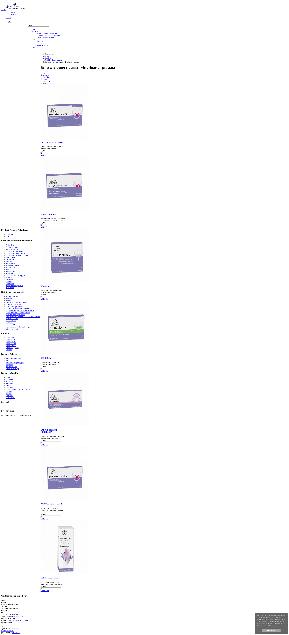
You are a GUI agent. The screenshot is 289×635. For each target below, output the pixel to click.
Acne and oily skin (12, 265)
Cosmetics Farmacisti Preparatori (48, 35)
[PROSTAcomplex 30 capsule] (65, 499)
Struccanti (9, 396)
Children (9, 282)
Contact (39, 43)
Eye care (9, 261)
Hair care (9, 278)
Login (13, 12)
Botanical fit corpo (12, 369)
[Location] (11, 4)
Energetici (9, 298)
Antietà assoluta (11, 367)
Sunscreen (9, 280)
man (7, 269)
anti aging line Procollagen (15, 253)
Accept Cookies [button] (271, 630)
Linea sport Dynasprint (14, 325)
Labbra (8, 385)
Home (34, 29)
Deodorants (10, 284)
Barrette (8, 300)
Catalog (35, 31)
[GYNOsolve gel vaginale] (65, 573)
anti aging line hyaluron (14, 251)
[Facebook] (15, 4)
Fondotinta (9, 383)
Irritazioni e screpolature (14, 286)
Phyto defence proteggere (15, 363)
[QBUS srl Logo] (15, 633)
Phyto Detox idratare (13, 359)
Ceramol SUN (11, 346)
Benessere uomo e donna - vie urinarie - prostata (23, 317)
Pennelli (9, 394)
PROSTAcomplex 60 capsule (52, 142)
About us (40, 41)
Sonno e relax (11, 321)
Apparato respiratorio (13, 296)
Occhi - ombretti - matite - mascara (18, 390)
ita (5, 10)
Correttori (9, 379)
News (34, 48)
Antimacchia (10, 267)
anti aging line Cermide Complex (17, 255)
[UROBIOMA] (65, 354)
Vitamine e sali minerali (14, 304)
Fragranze (9, 365)
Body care (9, 234)
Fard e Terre (10, 381)
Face (7, 236)
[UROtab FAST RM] (65, 210)
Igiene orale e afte (12, 329)
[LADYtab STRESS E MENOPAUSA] (65, 426)
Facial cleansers (11, 245)
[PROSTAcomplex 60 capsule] (65, 138)
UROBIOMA (46, 358)
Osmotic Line (10, 257)
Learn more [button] (275, 626)
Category (44, 79)
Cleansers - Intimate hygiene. (16, 275)
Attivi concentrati (12, 247)
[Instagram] (14, 4)
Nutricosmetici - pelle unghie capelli (18, 327)
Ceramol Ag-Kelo (12, 348)
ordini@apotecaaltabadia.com (17, 620)
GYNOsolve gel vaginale (50, 578)
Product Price (45, 81)
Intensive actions (12, 249)
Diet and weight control (14, 307)
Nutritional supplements (45, 37)
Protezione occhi (12, 319)
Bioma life (9, 323)
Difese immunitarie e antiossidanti (18, 313)
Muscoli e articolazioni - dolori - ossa (19, 302)
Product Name (46, 77)
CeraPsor (9, 350)
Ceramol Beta (11, 342)
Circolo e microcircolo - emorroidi (18, 309)
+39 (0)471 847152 (16, 616)
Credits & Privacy (7, 631)
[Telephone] (8, 4)
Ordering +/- (45, 75)
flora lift (8, 361)
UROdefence (45, 286)
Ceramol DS (10, 338)
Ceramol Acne (11, 344)
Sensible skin (10, 263)
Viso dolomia (10, 398)
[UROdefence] (65, 282)
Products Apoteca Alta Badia (47, 33)
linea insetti (10, 288)
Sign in (13, 14)
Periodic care (10, 271)
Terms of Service (43, 45)
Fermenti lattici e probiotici (15, 315)
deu (2, 10)
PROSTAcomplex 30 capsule (52, 504)
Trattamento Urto (12, 259)
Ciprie (8, 377)
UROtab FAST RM (48, 214)
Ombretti (9, 392)
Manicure (9, 388)
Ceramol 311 (10, 340)
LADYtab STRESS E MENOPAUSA (49, 431)
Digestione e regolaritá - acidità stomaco (20, 311)
